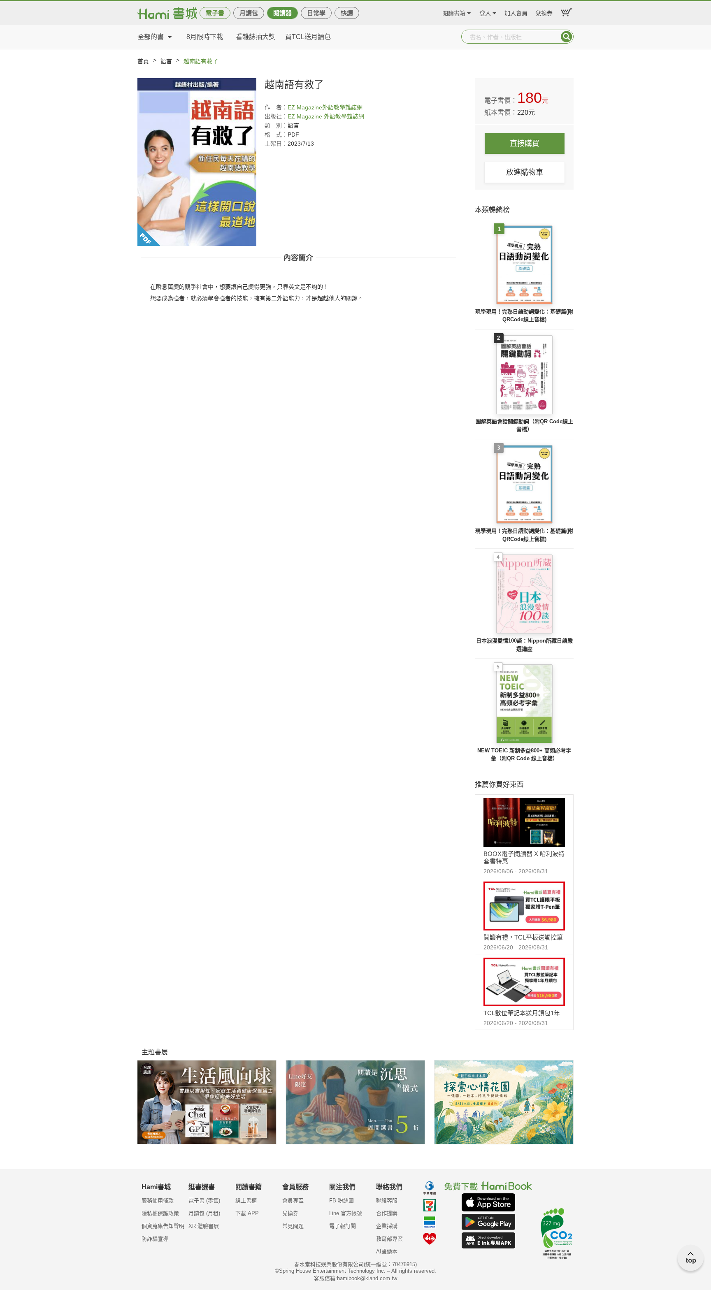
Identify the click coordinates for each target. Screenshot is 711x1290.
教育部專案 (389, 1239)
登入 (485, 12)
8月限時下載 (204, 36)
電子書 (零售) (204, 1200)
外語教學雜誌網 (342, 107)
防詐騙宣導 (155, 1239)
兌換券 (544, 12)
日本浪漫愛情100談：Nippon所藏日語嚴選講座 (524, 645)
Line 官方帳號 (345, 1213)
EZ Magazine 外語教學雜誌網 (326, 116)
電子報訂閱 (342, 1226)
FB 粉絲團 (341, 1200)
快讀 (347, 12)
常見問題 (293, 1226)
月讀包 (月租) (204, 1213)
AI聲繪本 (386, 1251)
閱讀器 (282, 12)
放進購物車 (524, 172)
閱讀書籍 (453, 12)
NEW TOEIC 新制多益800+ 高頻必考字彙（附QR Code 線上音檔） (524, 754)
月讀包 (248, 12)
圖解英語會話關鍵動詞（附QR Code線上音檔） (524, 425)
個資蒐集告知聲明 (163, 1226)
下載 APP (247, 1213)
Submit (566, 36)
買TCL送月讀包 (308, 36)
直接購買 (524, 143)
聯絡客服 (386, 1200)
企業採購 (386, 1226)
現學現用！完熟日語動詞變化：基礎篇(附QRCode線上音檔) (524, 316)
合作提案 (386, 1213)
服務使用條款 (158, 1200)
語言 (166, 61)
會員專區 (293, 1200)
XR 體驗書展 (203, 1226)
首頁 (143, 61)
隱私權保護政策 (160, 1213)
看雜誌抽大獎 (255, 36)
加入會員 (515, 12)
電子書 (215, 12)
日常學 (316, 12)
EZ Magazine (305, 107)
